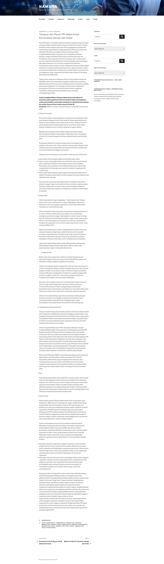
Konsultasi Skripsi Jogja (52, 524)
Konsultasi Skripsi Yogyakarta (75, 524)
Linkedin (51, 19)
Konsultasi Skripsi (73, 523)
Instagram (61, 19)
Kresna (57, 31)
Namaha (48, 7)
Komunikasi (46, 520)
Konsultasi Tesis (48, 526)
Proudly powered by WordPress (48, 559)
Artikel (80, 19)
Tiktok (95, 19)
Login (88, 19)
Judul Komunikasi (49, 523)
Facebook (42, 19)
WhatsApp (71, 19)
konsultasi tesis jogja (65, 526)
